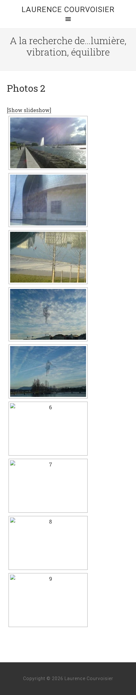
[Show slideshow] (29, 110)
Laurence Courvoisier (68, 9)
